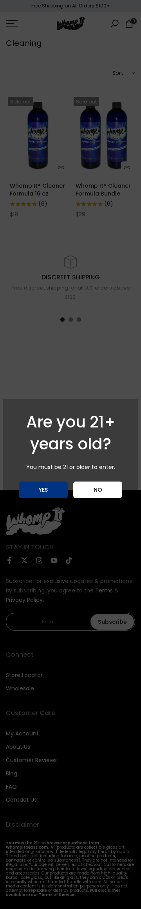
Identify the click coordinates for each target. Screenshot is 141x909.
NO (98, 490)
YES (43, 490)
